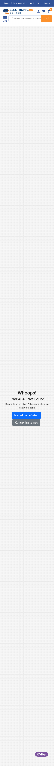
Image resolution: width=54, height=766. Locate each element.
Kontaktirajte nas (26, 422)
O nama (7, 3)
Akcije (32, 3)
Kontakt (47, 3)
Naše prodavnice (20, 3)
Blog (39, 3)
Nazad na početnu (26, 415)
